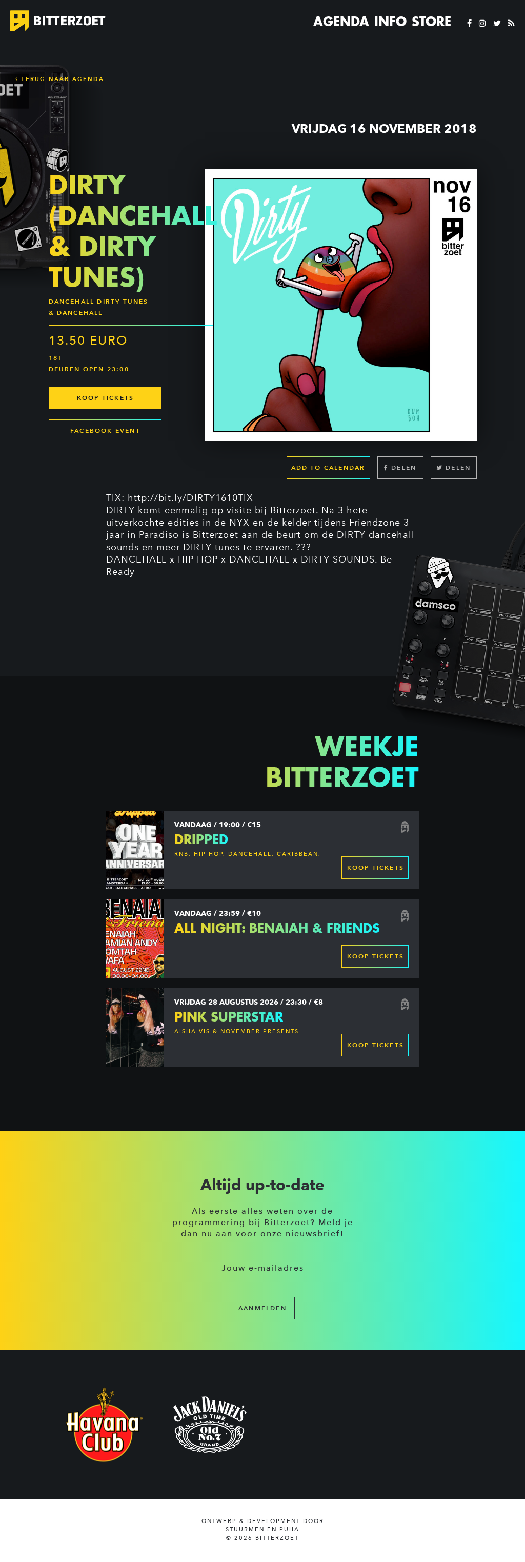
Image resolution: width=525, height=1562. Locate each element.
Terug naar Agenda (61, 79)
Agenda (341, 21)
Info (390, 21)
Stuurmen (245, 1529)
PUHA (289, 1529)
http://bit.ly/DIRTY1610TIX (190, 498)
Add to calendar (328, 467)
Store (431, 21)
